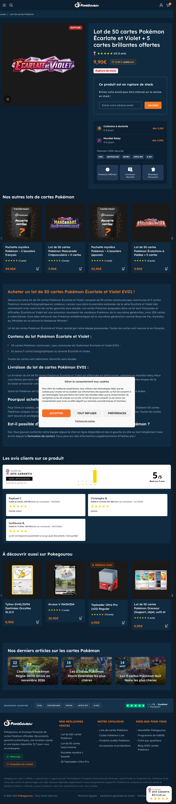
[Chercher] (11, 5)
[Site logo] (87, 5)
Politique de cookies (85, 421)
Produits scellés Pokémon (114, 740)
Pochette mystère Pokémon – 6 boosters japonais (106, 251)
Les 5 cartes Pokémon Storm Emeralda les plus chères (87, 675)
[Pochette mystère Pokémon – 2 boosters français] (22, 222)
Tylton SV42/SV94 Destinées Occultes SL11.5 (18, 608)
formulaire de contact (41, 436)
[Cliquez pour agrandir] (8, 99)
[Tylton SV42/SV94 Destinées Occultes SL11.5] (22, 580)
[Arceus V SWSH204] (65, 580)
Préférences (117, 413)
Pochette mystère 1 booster (72, 754)
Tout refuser (86, 413)
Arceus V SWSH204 (61, 604)
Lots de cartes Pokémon (22, 14)
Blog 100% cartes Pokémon (148, 747)
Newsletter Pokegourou (152, 730)
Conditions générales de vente (117, 795)
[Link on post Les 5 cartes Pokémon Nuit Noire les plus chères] (140, 671)
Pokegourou (25, 795)
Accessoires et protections (114, 745)
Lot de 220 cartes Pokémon (71, 736)
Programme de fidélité (151, 735)
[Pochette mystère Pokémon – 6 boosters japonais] (108, 222)
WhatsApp (15, 756)
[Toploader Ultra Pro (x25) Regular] (108, 580)
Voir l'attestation (19, 478)
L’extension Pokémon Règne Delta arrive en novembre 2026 (33, 675)
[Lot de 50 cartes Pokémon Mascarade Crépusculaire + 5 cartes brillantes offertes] (65, 222)
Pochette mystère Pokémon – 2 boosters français (20, 251)
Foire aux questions (149, 740)
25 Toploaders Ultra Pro (75, 761)
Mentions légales (87, 795)
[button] (37, 268)
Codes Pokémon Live (111, 735)
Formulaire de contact (21, 764)
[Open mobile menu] (4, 5)
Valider (153, 105)
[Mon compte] (161, 5)
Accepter (56, 413)
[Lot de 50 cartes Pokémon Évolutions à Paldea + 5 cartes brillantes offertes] (151, 222)
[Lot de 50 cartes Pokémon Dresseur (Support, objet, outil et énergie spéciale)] (151, 580)
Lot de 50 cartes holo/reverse (70, 745)
